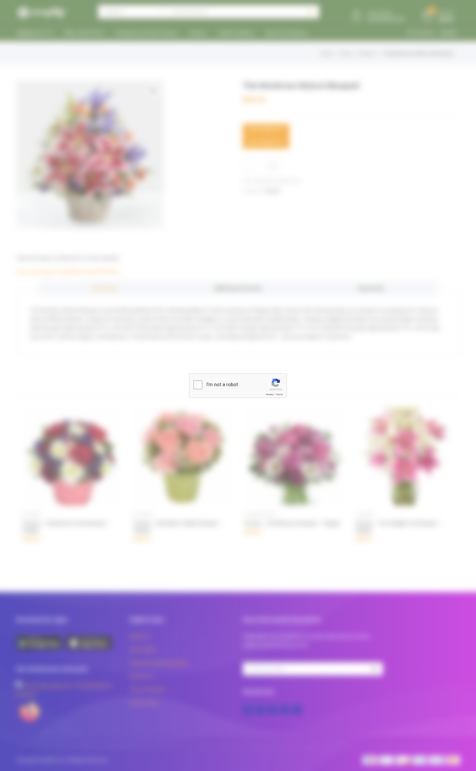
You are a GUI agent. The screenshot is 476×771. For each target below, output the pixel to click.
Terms (279, 394)
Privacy (270, 394)
